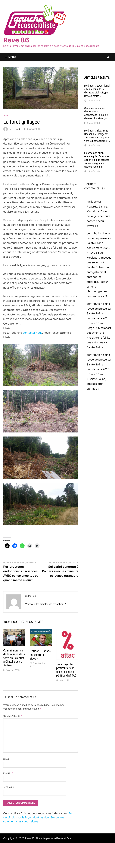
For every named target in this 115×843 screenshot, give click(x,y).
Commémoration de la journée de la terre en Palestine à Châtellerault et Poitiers (14, 658)
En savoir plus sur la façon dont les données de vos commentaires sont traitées (37, 817)
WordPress (57, 838)
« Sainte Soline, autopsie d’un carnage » (96, 383)
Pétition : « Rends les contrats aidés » (40, 654)
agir (5, 115)
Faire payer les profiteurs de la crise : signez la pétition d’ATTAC (66, 670)
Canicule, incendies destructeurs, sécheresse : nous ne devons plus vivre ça (96, 113)
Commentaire (12, 716)
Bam (69, 838)
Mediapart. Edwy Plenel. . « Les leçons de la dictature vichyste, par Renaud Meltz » (97, 90)
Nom (7, 759)
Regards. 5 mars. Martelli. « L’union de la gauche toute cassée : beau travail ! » (98, 216)
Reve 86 (16, 40)
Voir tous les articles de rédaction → (45, 604)
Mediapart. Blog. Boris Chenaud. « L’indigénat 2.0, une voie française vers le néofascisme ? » (97, 135)
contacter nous (32, 332)
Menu (12, 57)
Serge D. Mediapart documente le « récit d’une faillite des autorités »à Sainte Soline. (99, 337)
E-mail (8, 773)
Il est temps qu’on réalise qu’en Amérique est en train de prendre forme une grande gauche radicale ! (96, 159)
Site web (8, 787)
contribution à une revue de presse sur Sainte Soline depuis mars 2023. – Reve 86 (99, 243)
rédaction (17, 129)
